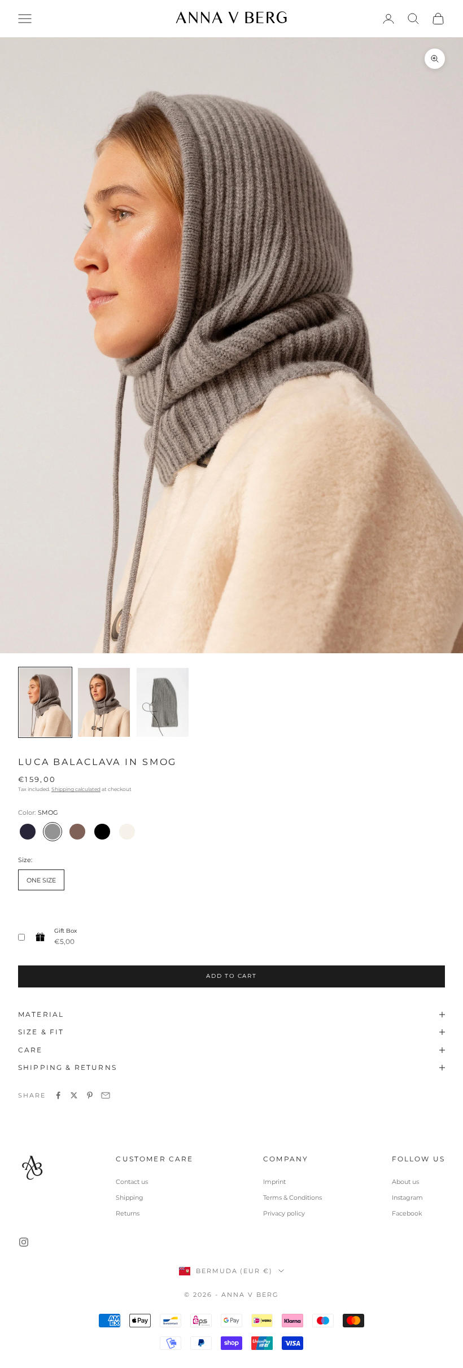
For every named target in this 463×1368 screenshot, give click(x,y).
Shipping (129, 1197)
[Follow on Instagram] (23, 1242)
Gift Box (65, 930)
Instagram (407, 1197)
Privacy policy (284, 1213)
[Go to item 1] (45, 702)
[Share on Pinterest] (89, 1095)
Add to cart (231, 976)
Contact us (132, 1182)
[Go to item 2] (104, 702)
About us (405, 1182)
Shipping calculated (76, 789)
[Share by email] (105, 1095)
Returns (127, 1213)
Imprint (274, 1182)
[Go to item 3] (163, 702)
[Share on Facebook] (58, 1095)
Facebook (407, 1213)
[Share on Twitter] (73, 1095)
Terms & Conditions (292, 1197)
